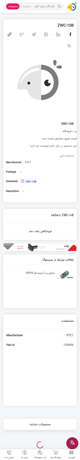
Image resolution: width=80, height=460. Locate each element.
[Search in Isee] (59, 6)
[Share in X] (22, 34)
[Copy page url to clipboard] (9, 34)
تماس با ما (9, 457)
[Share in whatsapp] (46, 34)
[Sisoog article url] (40, 276)
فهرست (71, 457)
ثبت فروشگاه (40, 457)
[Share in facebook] (70, 34)
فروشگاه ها (55, 457)
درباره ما (24, 457)
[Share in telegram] (34, 34)
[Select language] (72, 443)
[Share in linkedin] (58, 34)
